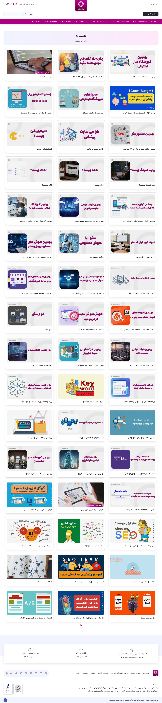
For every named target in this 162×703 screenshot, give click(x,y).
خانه (85, 41)
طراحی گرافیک (83, 21)
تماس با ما (38, 21)
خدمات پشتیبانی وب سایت (100, 21)
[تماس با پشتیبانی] (4, 4)
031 (12, 4)
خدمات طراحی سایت (122, 21)
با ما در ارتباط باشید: (26, 4)
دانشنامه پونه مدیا (51, 21)
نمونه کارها (68, 21)
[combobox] (18, 14)
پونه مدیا (154, 21)
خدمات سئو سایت (141, 21)
